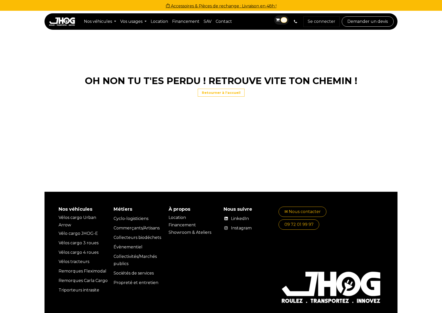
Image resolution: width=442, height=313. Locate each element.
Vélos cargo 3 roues (78, 242)
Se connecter (321, 21)
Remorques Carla (76, 280)
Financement (183, 225)
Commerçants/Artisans (137, 228)
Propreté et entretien (136, 282)
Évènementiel (128, 247)
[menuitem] (100, 21)
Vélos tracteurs (74, 261)
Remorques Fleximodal (83, 271)
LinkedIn (240, 218)
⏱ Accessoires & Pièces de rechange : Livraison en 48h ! (221, 6)
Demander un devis (367, 21)
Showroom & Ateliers (190, 232)
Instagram (241, 228)
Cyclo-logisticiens (131, 218)
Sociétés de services (134, 273)
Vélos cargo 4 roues (78, 252)
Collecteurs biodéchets (137, 237)
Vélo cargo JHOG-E (78, 233)
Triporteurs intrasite (79, 290)
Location (178, 217)
